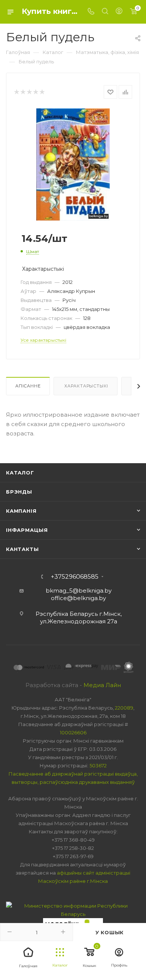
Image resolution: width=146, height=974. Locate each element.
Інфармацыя (27, 530)
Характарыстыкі (85, 386)
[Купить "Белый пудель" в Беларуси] (73, 164)
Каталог (20, 473)
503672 (98, 765)
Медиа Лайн (102, 685)
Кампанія (21, 511)
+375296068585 (74, 577)
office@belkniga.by (78, 598)
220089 (124, 708)
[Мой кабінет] (119, 11)
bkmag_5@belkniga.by (79, 590)
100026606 (73, 732)
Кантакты (22, 549)
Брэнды (19, 492)
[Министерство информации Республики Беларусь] (73, 909)
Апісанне (27, 386)
